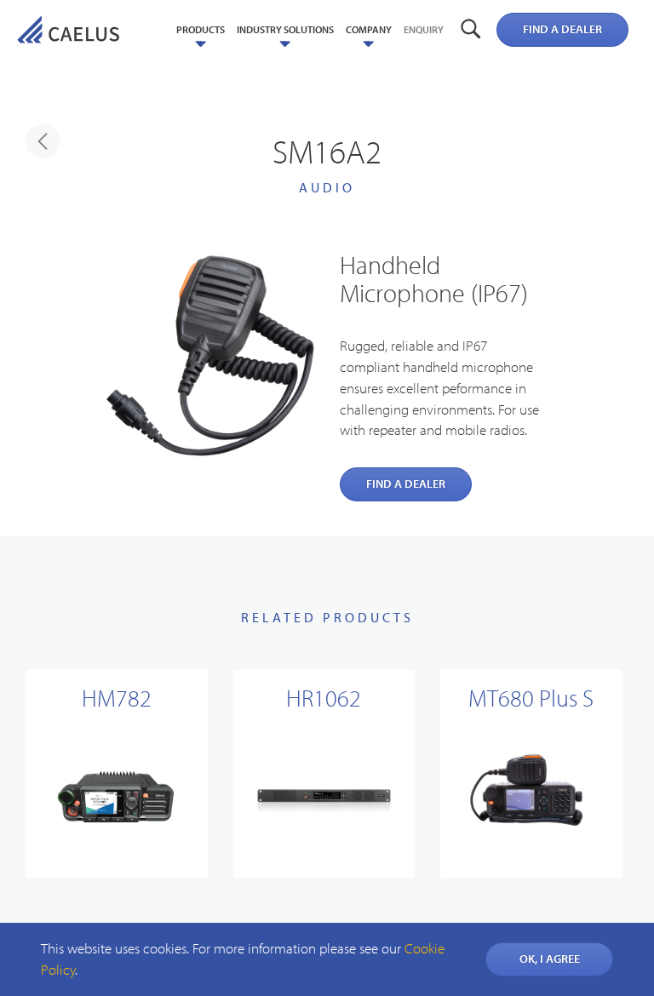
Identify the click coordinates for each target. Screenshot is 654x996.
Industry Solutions (285, 29)
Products (200, 29)
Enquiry (424, 29)
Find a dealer (562, 29)
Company (369, 29)
